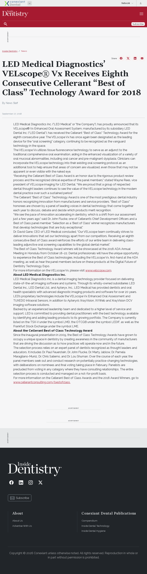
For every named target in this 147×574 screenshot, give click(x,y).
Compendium (89, 520)
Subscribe (22, 498)
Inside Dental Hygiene (93, 530)
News (24, 51)
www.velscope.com (98, 270)
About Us (17, 520)
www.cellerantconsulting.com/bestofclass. (41, 382)
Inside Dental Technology (95, 525)
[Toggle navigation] (141, 13)
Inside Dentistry (10, 51)
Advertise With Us (22, 525)
